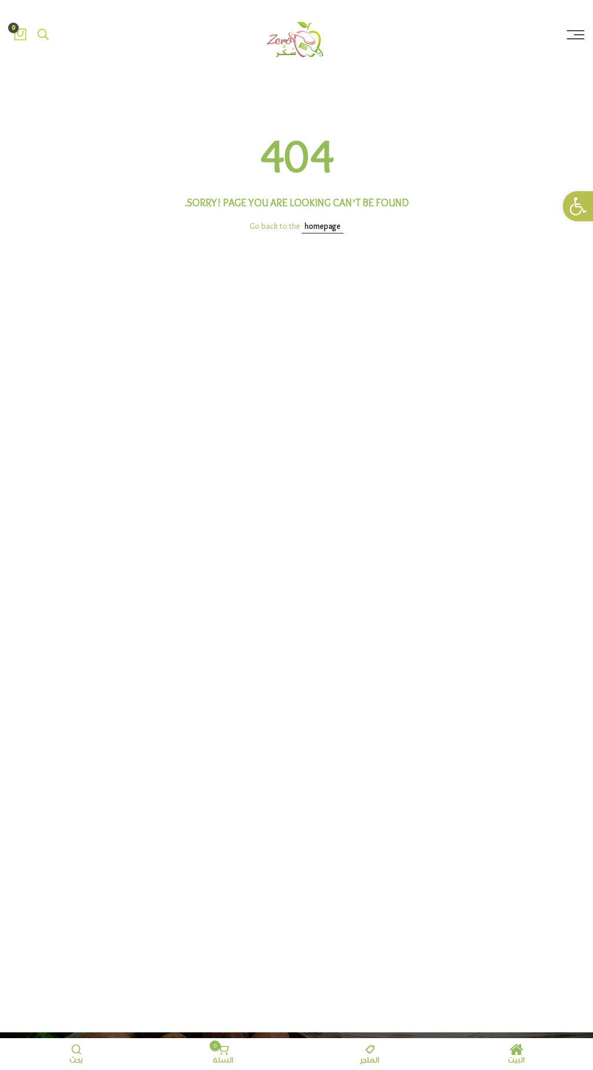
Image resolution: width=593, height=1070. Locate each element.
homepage (323, 226)
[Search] (43, 35)
